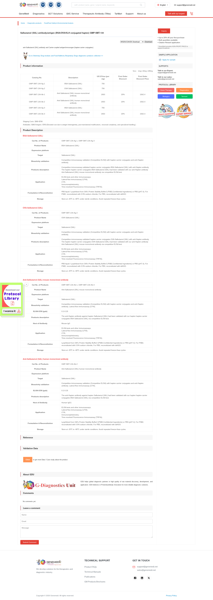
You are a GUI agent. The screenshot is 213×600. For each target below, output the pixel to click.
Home (23, 23)
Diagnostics (184, 90)
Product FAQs (90, 567)
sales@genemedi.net (146, 570)
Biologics (166, 96)
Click (28, 460)
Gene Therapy (166, 90)
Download (148, 42)
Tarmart (184, 96)
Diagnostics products (34, 23)
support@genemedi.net (147, 567)
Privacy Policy (171, 596)
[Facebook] (135, 578)
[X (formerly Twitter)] (148, 578)
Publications (89, 577)
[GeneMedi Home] (58, 562)
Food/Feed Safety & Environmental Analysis (58, 23)
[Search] (141, 4)
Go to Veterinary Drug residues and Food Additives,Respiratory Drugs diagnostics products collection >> (65, 56)
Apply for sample (168, 60)
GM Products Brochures (94, 582)
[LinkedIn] (141, 578)
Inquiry (164, 31)
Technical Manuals (92, 572)
